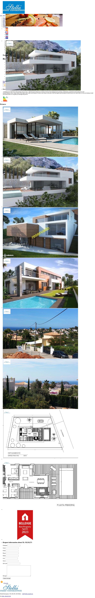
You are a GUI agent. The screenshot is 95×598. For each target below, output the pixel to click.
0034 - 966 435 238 (6, 596)
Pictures (4, 81)
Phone (4, 553)
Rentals (4, 21)
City (4, 558)
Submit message (6, 578)
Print (4, 82)
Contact (4, 26)
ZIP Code (5, 563)
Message (5, 575)
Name (4, 548)
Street (4, 560)
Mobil (4, 555)
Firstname (5, 545)
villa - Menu (2, 15)
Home (4, 18)
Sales (4, 20)
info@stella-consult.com (27, 593)
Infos (4, 24)
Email (4, 550)
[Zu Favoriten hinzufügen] (5, 85)
